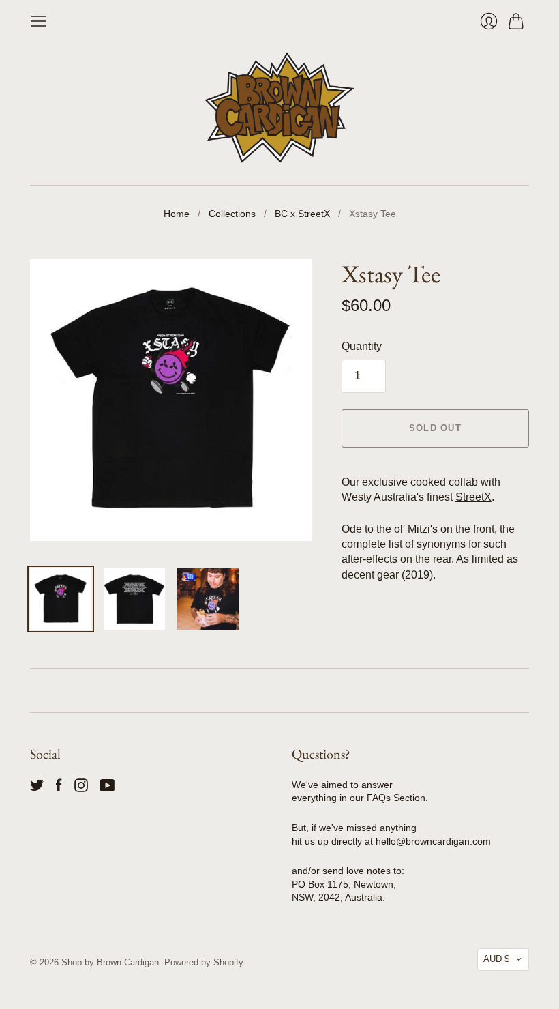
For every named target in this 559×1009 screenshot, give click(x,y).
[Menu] (39, 21)
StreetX (473, 497)
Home (177, 213)
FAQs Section (396, 797)
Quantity (362, 346)
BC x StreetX (302, 213)
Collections (232, 213)
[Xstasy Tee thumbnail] (60, 599)
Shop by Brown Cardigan (110, 962)
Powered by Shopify (203, 962)
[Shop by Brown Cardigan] (279, 107)
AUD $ (496, 959)
